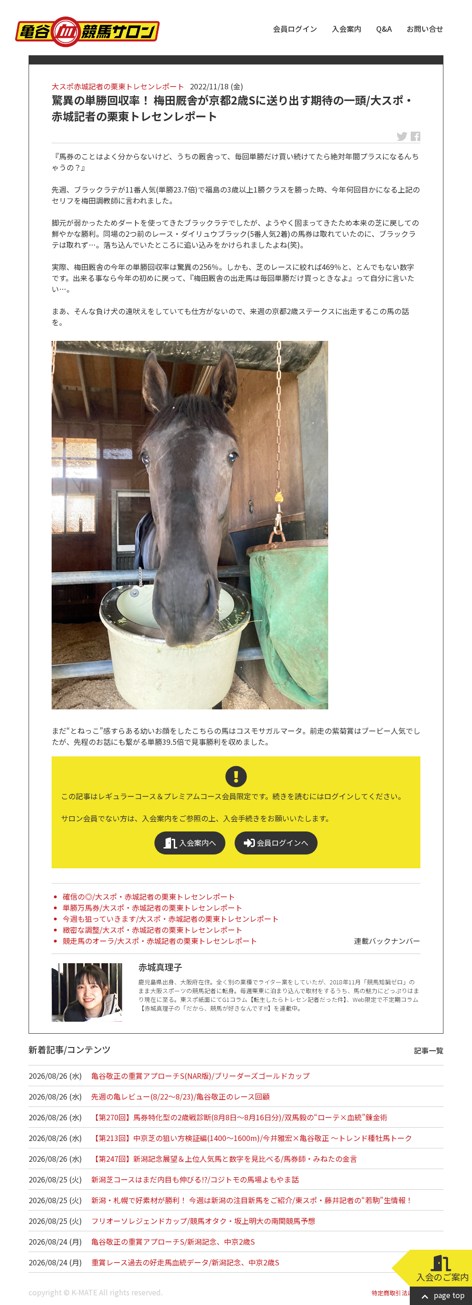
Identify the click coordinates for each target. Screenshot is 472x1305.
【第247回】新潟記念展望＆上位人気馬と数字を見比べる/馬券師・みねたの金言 (224, 1158)
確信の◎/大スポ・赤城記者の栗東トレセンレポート (149, 896)
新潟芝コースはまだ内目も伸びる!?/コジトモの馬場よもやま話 (195, 1179)
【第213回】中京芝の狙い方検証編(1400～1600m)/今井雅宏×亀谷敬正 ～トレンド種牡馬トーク (251, 1137)
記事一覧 (428, 1050)
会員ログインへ (281, 842)
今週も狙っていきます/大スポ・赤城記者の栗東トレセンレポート (171, 918)
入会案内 (346, 28)
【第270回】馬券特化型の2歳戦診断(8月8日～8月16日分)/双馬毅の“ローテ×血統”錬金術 (239, 1117)
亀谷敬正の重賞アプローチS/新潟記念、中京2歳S (173, 1241)
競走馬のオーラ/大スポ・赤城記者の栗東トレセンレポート (160, 940)
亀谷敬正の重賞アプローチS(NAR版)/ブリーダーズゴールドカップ (200, 1075)
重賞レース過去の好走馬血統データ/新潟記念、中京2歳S (185, 1262)
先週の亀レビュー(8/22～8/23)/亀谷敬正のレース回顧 (180, 1096)
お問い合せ (425, 28)
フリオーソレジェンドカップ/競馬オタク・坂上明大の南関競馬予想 (203, 1220)
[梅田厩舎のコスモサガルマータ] (190, 525)
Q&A (384, 28)
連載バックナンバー (387, 940)
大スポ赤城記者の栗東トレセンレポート (118, 86)
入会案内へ (196, 842)
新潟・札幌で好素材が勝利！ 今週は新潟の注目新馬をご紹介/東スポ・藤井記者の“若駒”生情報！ (252, 1200)
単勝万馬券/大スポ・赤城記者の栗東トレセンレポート (152, 907)
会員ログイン (295, 28)
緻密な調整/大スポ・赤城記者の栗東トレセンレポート (152, 929)
